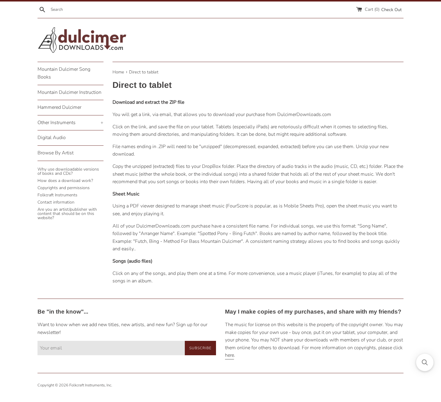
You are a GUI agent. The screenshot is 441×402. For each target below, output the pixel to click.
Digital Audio (52, 137)
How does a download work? (65, 180)
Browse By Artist (56, 153)
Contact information (56, 202)
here (229, 355)
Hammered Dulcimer (59, 107)
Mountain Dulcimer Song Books (64, 73)
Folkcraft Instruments (57, 195)
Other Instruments (71, 122)
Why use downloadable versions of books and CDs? (68, 171)
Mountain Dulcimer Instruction (69, 92)
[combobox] (80, 9)
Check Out (391, 10)
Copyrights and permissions (64, 188)
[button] (425, 362)
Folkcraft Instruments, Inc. (90, 385)
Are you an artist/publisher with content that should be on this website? (67, 214)
